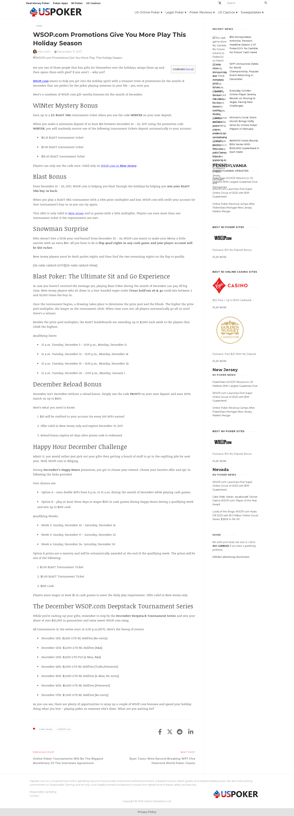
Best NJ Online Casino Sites (235, 271)
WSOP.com (41, 81)
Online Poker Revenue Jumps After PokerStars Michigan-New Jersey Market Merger (234, 207)
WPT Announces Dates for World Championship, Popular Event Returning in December (244, 71)
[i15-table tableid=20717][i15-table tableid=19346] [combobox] (65, 265)
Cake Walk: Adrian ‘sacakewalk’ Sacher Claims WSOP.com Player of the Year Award (235, 500)
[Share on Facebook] (160, 732)
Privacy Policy (147, 812)
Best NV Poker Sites (229, 431)
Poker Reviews (201, 12)
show (189, 69)
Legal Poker (175, 12)
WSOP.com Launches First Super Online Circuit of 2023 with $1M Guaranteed (232, 192)
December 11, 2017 (69, 51)
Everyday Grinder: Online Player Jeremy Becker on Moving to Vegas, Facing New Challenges (243, 98)
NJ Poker (77, 3)
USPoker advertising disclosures (231, 556)
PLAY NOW (219, 257)
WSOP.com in (118, 166)
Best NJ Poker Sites (228, 227)
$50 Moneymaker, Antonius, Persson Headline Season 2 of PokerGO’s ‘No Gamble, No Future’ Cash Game (244, 44)
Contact (34, 795)
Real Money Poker (38, 3)
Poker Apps (60, 3)
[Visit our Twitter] (219, 3)
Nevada (221, 469)
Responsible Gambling (43, 791)
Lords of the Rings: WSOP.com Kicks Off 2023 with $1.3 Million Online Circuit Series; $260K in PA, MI (235, 515)
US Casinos (93, 3)
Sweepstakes (251, 12)
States (39, 25)
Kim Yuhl (44, 51)
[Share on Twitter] (169, 732)
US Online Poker (147, 12)
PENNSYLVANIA (230, 165)
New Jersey (76, 213)
